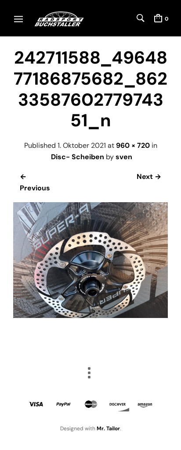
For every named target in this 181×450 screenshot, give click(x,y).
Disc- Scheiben (77, 156)
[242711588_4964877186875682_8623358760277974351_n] (90, 315)
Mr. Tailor (108, 428)
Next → (149, 176)
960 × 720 (133, 145)
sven (124, 156)
